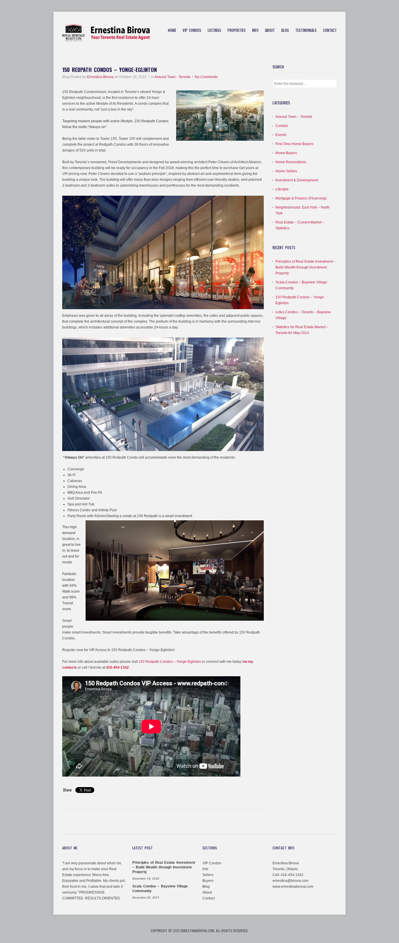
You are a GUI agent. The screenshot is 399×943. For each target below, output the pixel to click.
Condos (281, 126)
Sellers (208, 875)
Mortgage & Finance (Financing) (301, 198)
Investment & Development (296, 180)
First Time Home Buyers (294, 144)
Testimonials (306, 30)
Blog (285, 30)
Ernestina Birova (100, 77)
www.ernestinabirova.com (293, 887)
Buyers (208, 881)
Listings (214, 30)
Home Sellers (286, 171)
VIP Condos (192, 30)
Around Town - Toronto (172, 77)
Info (255, 30)
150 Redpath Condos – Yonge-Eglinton (109, 69)
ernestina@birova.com (290, 881)
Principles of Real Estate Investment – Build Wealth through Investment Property (305, 267)
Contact (330, 30)
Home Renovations (290, 162)
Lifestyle (282, 189)
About (270, 30)
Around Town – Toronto (293, 117)
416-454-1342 (117, 667)
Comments (206, 77)
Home (172, 30)
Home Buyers (286, 153)
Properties (237, 30)
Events (280, 135)
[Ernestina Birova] (106, 40)
